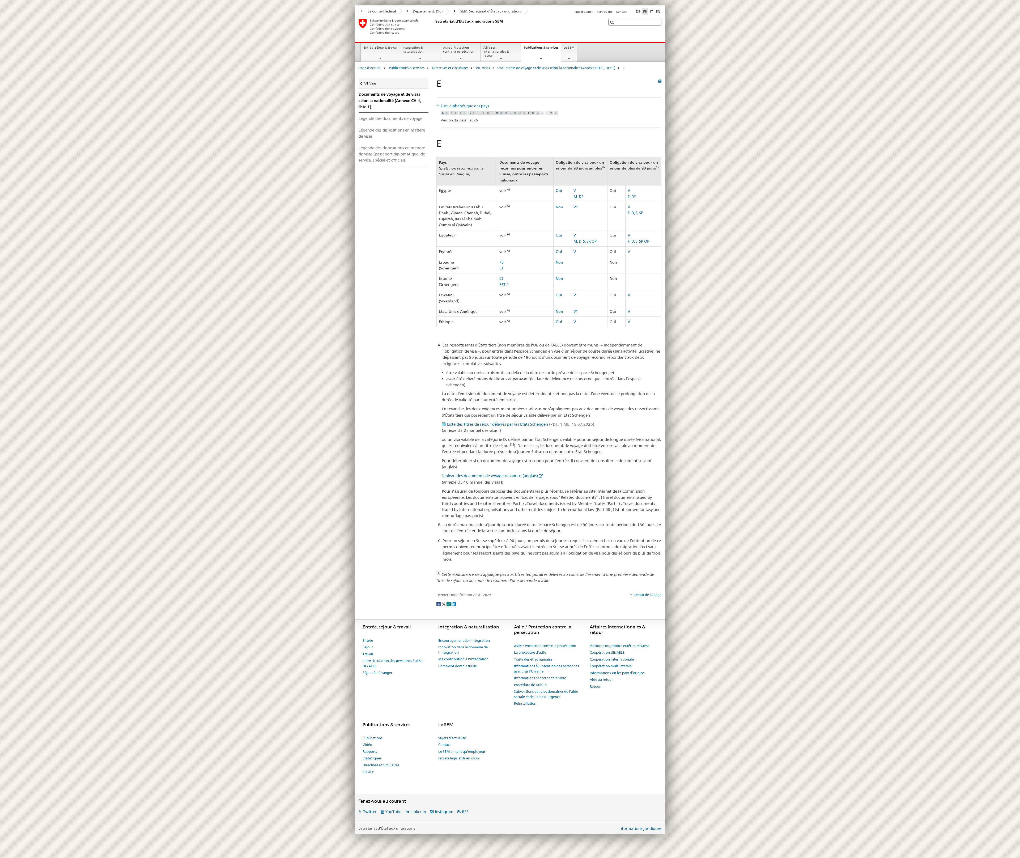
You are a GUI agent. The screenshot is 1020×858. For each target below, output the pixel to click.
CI (501, 268)
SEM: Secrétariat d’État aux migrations (491, 11)
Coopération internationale (612, 659)
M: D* (578, 197)
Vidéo (367, 744)
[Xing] (449, 603)
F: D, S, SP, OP (638, 241)
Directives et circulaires (450, 68)
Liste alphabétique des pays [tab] (464, 106)
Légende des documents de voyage (390, 118)
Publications (372, 738)
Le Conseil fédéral (381, 11)
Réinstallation (525, 703)
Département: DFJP (427, 11)
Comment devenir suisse (457, 666)
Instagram (444, 811)
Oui (559, 190)
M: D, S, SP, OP (585, 241)
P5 (501, 262)
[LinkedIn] (454, 603)
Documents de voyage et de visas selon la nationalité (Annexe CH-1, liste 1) (556, 68)
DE (638, 11)
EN (658, 11)
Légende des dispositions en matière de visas (392, 133)
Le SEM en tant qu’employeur (461, 751)
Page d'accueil (583, 12)
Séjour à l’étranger (377, 672)
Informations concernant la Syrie (540, 678)
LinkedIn (418, 811)
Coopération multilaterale (611, 666)
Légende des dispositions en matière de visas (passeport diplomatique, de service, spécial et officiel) (392, 154)
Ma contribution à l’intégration (463, 659)
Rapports (370, 751)
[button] (612, 22)
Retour (595, 686)
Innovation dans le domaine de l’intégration (463, 649)
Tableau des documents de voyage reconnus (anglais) (490, 475)
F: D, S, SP (635, 213)
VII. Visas (483, 68)
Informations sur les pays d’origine (617, 673)
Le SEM (569, 47)
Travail (368, 654)
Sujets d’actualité (452, 738)
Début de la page (647, 595)
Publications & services (542, 49)
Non (559, 207)
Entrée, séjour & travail (380, 47)
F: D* (632, 197)
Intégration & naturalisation (413, 49)
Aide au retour (601, 679)
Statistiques (372, 758)
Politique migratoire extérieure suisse (619, 646)
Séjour (368, 647)
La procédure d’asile (530, 652)
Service (368, 772)
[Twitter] (444, 603)
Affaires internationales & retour (496, 51)
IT (651, 11)
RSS (465, 811)
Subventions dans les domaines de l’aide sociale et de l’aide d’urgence (546, 694)
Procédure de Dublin (530, 685)
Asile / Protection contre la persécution (458, 49)
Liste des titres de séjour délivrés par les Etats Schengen (520, 424)
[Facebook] (438, 603)
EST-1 (504, 284)
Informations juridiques (639, 828)
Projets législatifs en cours (458, 758)
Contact (621, 12)
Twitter (370, 811)
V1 (575, 207)
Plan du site (605, 12)
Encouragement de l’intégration (464, 640)
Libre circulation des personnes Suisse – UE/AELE (394, 663)
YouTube (393, 811)
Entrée (368, 640)
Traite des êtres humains (533, 659)
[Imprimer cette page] (659, 81)
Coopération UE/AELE (607, 652)
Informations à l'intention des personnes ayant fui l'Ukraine (546, 668)
